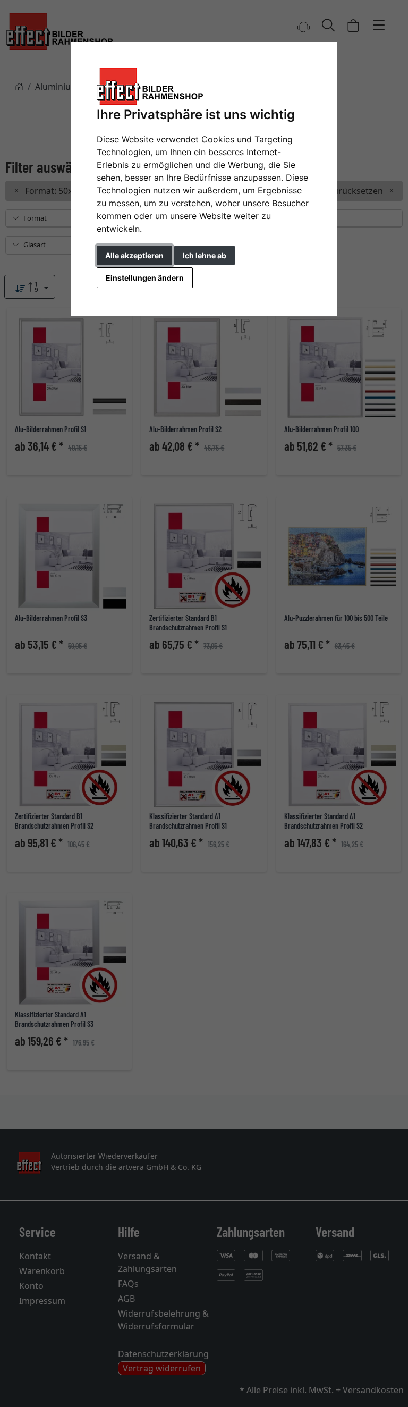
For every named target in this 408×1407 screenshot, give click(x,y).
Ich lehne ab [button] (204, 255)
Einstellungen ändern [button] (145, 277)
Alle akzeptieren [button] (134, 255)
